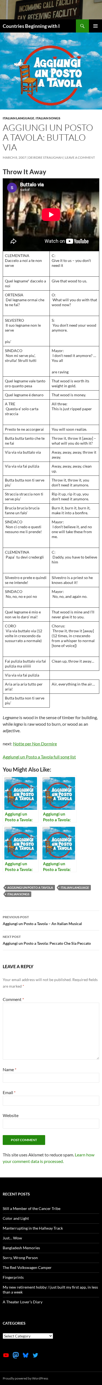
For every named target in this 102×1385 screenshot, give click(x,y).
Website (10, 1115)
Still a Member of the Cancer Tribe (31, 1208)
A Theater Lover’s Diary (22, 1302)
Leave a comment (80, 157)
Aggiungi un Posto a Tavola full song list (39, 756)
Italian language (18, 118)
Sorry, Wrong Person (20, 1257)
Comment (13, 999)
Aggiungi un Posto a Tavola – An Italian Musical (42, 920)
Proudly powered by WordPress (25, 1378)
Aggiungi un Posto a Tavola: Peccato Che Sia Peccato (47, 940)
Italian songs (48, 118)
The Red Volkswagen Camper (27, 1267)
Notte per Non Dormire (35, 743)
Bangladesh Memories (21, 1247)
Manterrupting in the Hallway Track (33, 1228)
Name (9, 1069)
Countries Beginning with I (31, 26)
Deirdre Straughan (45, 157)
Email (9, 1092)
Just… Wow (12, 1238)
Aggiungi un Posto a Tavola (30, 887)
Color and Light (16, 1218)
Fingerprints (13, 1277)
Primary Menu (95, 26)
